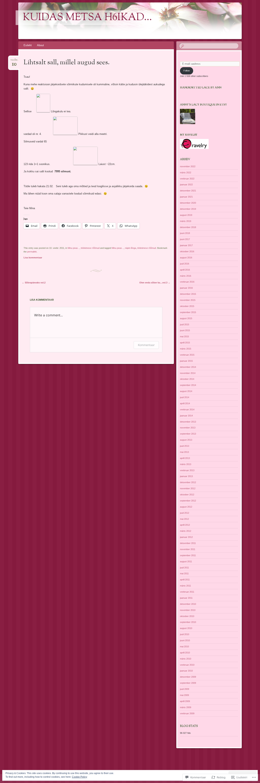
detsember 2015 (188, 294)
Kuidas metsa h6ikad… (87, 17)
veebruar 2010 (187, 665)
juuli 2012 (184, 513)
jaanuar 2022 (186, 184)
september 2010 (188, 622)
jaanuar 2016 (186, 288)
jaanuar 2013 (186, 476)
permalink (32, 251)
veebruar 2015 (187, 355)
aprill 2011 (185, 579)
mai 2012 (184, 519)
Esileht (28, 45)
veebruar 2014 (187, 409)
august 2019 (186, 215)
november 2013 (187, 427)
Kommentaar (146, 345)
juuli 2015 (184, 324)
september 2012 (188, 500)
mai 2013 (184, 452)
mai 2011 (184, 573)
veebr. (14, 61)
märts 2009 (185, 707)
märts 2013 (185, 464)
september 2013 (188, 433)
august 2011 (186, 561)
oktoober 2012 (187, 494)
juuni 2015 (185, 330)
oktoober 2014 (187, 379)
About (40, 45)
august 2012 (186, 507)
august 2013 (186, 440)
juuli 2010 (184, 634)
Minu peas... (74, 248)
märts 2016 (185, 276)
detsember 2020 (188, 203)
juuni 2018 (185, 233)
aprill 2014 (185, 403)
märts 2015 (185, 348)
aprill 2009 (185, 701)
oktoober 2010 (187, 616)
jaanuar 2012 (186, 537)
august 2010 (186, 628)
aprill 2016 (185, 270)
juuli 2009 (184, 689)
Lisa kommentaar (33, 257)
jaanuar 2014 (186, 415)
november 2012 (187, 488)
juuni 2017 (185, 239)
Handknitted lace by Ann (200, 88)
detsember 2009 (188, 677)
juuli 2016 (184, 263)
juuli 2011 (184, 567)
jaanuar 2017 (186, 245)
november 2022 (187, 166)
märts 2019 (185, 221)
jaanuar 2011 (186, 598)
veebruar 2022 (187, 178)
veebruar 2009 (187, 713)
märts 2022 (185, 172)
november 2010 (187, 610)
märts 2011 (185, 585)
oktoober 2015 (187, 306)
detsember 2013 (188, 421)
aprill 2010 (185, 652)
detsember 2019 (188, 209)
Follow (186, 70)
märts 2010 (185, 658)
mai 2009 (184, 695)
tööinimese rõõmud (90, 248)
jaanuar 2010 (186, 670)
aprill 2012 (185, 525)
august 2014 (186, 391)
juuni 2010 (185, 640)
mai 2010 (184, 646)
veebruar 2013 (187, 470)
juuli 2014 (184, 397)
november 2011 (187, 549)
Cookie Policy (79, 776)
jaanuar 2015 (186, 361)
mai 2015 (184, 336)
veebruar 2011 (187, 592)
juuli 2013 (184, 446)
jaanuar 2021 (186, 196)
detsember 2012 (188, 482)
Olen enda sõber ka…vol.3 (154, 282)
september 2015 (188, 312)
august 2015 (186, 318)
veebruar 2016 (187, 282)
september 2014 (188, 385)
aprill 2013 (185, 458)
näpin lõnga (130, 248)
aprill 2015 (185, 342)
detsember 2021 (188, 190)
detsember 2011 (188, 543)
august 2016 (186, 257)
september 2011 (188, 555)
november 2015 (187, 300)
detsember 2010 (188, 604)
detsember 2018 (188, 227)
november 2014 (187, 373)
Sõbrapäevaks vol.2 (34, 282)
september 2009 (188, 683)
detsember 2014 (188, 367)
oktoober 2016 (187, 251)
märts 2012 (185, 531)
